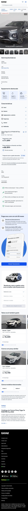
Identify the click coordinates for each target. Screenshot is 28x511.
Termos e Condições (5, 493)
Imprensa (3, 464)
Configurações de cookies (6, 495)
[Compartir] (23, 132)
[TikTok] (15, 472)
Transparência (4, 498)
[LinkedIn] (12, 472)
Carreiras (3, 458)
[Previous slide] (2, 95)
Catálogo (3, 405)
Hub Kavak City (5, 68)
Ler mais (3, 423)
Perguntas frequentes (6, 448)
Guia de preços (4, 456)
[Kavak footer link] (5, 434)
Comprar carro (4, 438)
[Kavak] (3, 2)
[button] (23, 155)
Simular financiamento (14, 264)
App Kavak (3, 443)
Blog (2, 451)
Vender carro (4, 440)
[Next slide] (26, 95)
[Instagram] (6, 472)
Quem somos (4, 453)
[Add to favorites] (24, 317)
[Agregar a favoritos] (26, 132)
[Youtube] (9, 472)
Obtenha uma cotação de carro (14, 306)
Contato (3, 461)
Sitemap (3, 500)
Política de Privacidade (6, 490)
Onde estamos (4, 445)
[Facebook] (2, 472)
